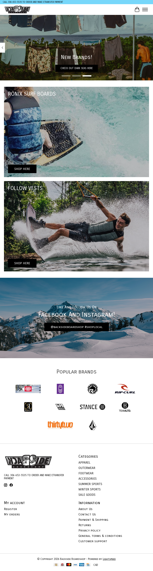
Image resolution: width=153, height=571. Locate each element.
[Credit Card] (87, 565)
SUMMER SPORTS (90, 484)
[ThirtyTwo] (60, 425)
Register (10, 509)
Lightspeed (109, 559)
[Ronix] (28, 407)
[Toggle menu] (145, 10)
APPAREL (84, 462)
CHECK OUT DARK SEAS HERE (77, 68)
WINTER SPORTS (89, 489)
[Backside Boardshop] (17, 9)
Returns (84, 525)
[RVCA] (60, 407)
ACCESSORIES (87, 478)
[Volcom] (93, 425)
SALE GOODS (86, 495)
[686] (28, 389)
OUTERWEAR (86, 468)
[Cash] (56, 565)
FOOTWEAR (85, 473)
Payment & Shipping (93, 520)
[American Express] (81, 565)
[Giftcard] (62, 565)
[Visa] (75, 565)
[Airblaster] (60, 389)
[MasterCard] (69, 565)
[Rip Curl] (125, 389)
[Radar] (93, 389)
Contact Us (87, 514)
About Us (85, 509)
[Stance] (93, 407)
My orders (12, 514)
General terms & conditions (100, 536)
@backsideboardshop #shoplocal (77, 327)
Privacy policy (89, 530)
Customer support (92, 541)
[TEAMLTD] (125, 407)
